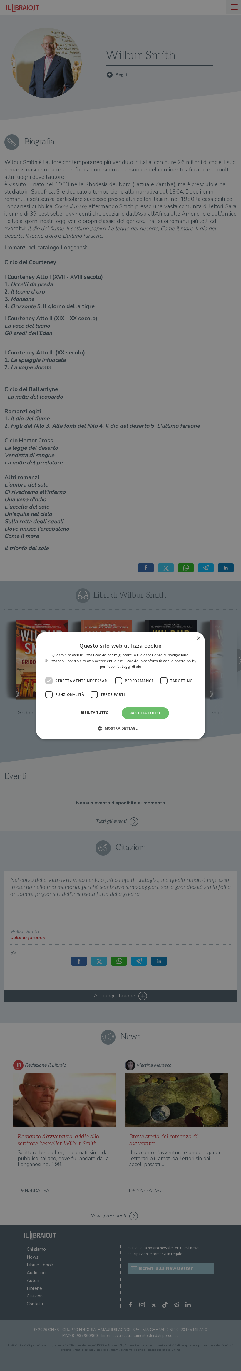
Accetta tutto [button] (145, 712)
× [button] (198, 638)
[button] (120, 728)
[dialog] (120, 685)
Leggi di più (131, 666)
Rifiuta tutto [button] (95, 712)
